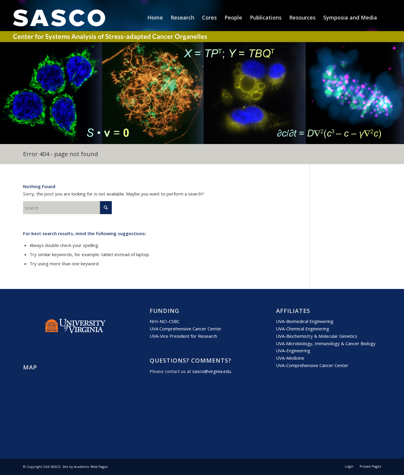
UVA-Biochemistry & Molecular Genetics (316, 336)
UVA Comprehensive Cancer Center (186, 329)
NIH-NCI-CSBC (165, 321)
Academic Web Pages (91, 466)
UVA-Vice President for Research (183, 336)
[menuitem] (155, 17)
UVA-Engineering (293, 350)
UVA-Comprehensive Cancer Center (312, 365)
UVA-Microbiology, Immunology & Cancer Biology (326, 343)
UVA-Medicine (290, 358)
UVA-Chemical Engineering (302, 329)
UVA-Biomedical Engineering (304, 321)
